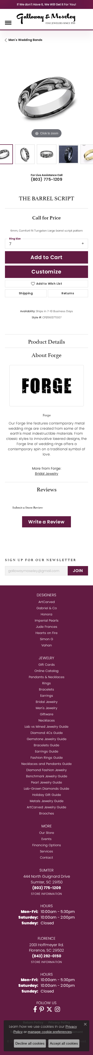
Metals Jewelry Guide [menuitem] (46, 801)
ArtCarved (46, 602)
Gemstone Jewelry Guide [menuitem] (46, 739)
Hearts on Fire (46, 633)
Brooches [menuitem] (46, 813)
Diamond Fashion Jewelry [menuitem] (46, 770)
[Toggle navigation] (8, 23)
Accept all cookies (64, 1043)
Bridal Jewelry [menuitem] (47, 702)
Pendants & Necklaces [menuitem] (46, 677)
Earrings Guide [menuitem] (46, 751)
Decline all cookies (29, 1043)
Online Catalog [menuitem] (46, 671)
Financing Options (46, 845)
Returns (68, 293)
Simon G (46, 639)
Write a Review (46, 522)
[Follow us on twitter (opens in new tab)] (49, 1009)
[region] (46, 97)
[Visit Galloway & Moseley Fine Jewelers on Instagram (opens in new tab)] (57, 1009)
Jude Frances (46, 627)
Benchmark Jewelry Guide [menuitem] (46, 776)
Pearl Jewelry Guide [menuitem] (46, 782)
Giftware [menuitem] (46, 714)
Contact (46, 857)
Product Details (46, 341)
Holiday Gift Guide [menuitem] (46, 795)
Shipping (26, 293)
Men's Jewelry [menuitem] (46, 708)
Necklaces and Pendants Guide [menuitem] (46, 764)
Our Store (46, 833)
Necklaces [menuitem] (46, 720)
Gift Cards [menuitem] (46, 665)
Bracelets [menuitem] (46, 689)
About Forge (46, 354)
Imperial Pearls (47, 620)
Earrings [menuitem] (46, 695)
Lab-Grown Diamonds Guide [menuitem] (46, 788)
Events (46, 839)
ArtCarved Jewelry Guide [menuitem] (46, 807)
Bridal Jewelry (46, 473)
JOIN (78, 570)
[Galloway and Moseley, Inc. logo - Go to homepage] (46, 18)
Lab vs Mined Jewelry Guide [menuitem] (46, 726)
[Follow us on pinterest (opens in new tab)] (41, 1009)
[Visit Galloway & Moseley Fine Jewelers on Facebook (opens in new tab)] (35, 1009)
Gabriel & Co (46, 608)
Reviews (47, 488)
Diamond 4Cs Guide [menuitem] (47, 733)
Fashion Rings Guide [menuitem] (47, 757)
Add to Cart (46, 257)
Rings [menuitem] (46, 683)
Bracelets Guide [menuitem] (46, 745)
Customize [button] (46, 271)
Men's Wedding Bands (25, 40)
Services (46, 851)
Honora (46, 614)
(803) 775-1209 (46, 179)
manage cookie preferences (50, 1032)
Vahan (46, 645)
